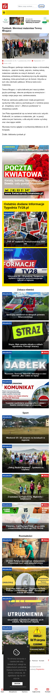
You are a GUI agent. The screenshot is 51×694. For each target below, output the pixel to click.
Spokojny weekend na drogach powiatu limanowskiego (25, 315)
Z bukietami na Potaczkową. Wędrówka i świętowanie (25, 498)
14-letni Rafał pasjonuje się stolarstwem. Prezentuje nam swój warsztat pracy (25, 562)
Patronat (35, 660)
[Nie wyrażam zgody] (27, 646)
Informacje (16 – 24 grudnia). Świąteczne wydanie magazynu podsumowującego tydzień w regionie (25, 278)
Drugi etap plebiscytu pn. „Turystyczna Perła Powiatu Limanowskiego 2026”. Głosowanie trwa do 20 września (25, 590)
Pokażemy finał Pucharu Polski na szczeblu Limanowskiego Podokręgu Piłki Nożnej (25, 527)
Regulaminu (40, 669)
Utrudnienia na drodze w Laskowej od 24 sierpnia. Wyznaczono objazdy (25, 621)
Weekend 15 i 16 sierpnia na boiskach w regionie (25, 439)
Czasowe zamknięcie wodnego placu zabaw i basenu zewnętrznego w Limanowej (25, 404)
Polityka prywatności (18, 687)
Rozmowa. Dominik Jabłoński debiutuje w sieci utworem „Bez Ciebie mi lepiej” (25, 375)
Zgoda (17, 684)
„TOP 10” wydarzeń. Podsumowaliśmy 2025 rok (25, 243)
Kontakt (41, 660)
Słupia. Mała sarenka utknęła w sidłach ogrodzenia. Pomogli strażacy (25, 345)
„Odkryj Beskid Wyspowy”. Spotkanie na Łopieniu (25, 468)
